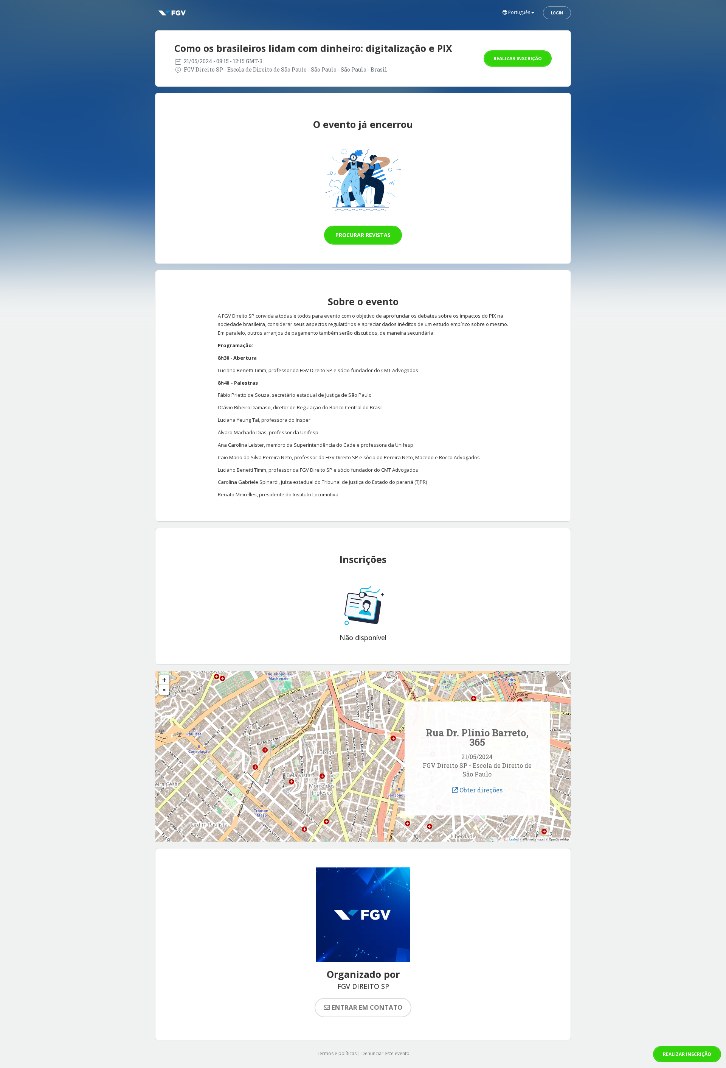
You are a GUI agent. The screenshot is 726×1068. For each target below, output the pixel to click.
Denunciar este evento (385, 1053)
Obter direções (480, 790)
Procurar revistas (363, 235)
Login (557, 13)
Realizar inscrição (517, 58)
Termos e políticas (337, 1053)
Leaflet (513, 839)
